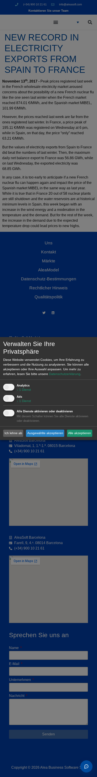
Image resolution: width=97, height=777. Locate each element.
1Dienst (24, 389)
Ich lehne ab (13, 433)
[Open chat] (86, 766)
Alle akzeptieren (79, 433)
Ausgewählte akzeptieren (45, 433)
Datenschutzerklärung (64, 374)
